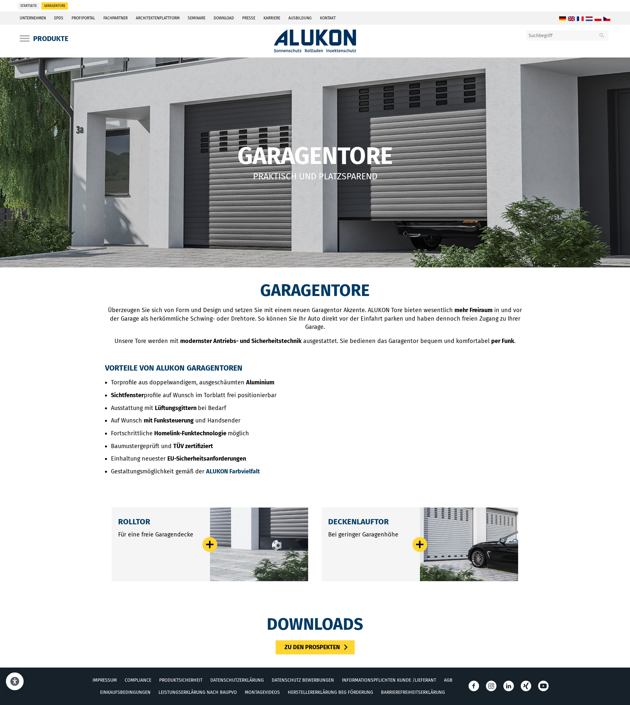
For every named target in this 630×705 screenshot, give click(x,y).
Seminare (196, 18)
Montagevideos (262, 692)
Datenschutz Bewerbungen (303, 680)
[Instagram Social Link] (491, 686)
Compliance (138, 680)
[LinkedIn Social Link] (508, 686)
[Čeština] (606, 19)
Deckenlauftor (358, 521)
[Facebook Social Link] (473, 686)
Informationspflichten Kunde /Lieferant (389, 680)
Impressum (105, 680)
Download (224, 18)
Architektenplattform (157, 18)
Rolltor (134, 521)
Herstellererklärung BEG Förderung (330, 692)
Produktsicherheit (180, 680)
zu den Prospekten (312, 647)
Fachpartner (115, 18)
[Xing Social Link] (526, 686)
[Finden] (601, 36)
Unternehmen (33, 18)
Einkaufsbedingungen (125, 692)
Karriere (271, 18)
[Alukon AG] (315, 50)
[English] (571, 19)
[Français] (580, 19)
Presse (248, 18)
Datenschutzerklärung (237, 680)
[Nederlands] (589, 19)
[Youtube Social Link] (543, 686)
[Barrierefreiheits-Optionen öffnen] (15, 681)
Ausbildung (300, 18)
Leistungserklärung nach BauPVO (197, 692)
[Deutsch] (562, 19)
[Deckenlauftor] (469, 544)
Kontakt (328, 18)
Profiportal (83, 18)
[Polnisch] (598, 19)
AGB (448, 680)
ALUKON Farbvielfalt (233, 471)
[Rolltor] (259, 544)
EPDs (58, 18)
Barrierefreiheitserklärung (413, 692)
